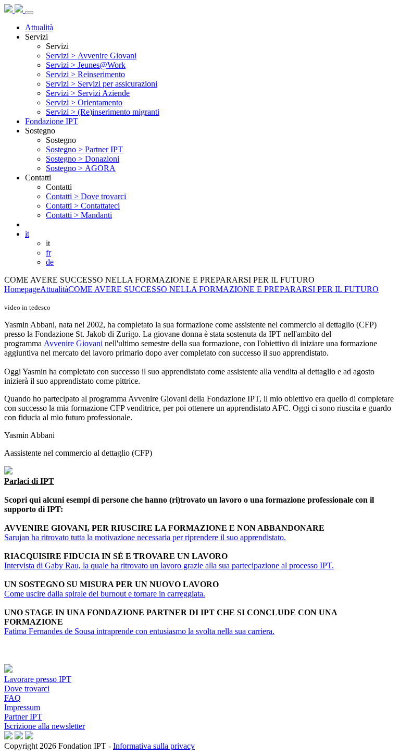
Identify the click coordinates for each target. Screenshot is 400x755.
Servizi (36, 36)
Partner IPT (84, 149)
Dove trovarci (86, 196)
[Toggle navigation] (29, 12)
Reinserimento (85, 74)
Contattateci (83, 205)
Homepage (22, 289)
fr (48, 252)
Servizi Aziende (88, 93)
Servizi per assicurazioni (101, 83)
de (50, 262)
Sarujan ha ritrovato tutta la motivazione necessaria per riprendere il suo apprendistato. (145, 537)
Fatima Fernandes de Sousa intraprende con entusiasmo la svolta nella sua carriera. (139, 631)
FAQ (12, 697)
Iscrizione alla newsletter (44, 726)
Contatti (38, 177)
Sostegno (40, 130)
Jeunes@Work (86, 64)
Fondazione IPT (51, 121)
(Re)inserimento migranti (102, 111)
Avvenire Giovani (91, 55)
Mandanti (79, 215)
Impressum (22, 707)
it (27, 233)
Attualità (39, 27)
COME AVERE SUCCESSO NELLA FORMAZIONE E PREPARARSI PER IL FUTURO (223, 289)
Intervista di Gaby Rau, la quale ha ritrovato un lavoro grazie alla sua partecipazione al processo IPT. (169, 565)
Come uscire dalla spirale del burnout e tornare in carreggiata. (104, 593)
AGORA (81, 168)
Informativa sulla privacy (154, 745)
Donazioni (82, 158)
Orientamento (84, 102)
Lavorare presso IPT (37, 679)
